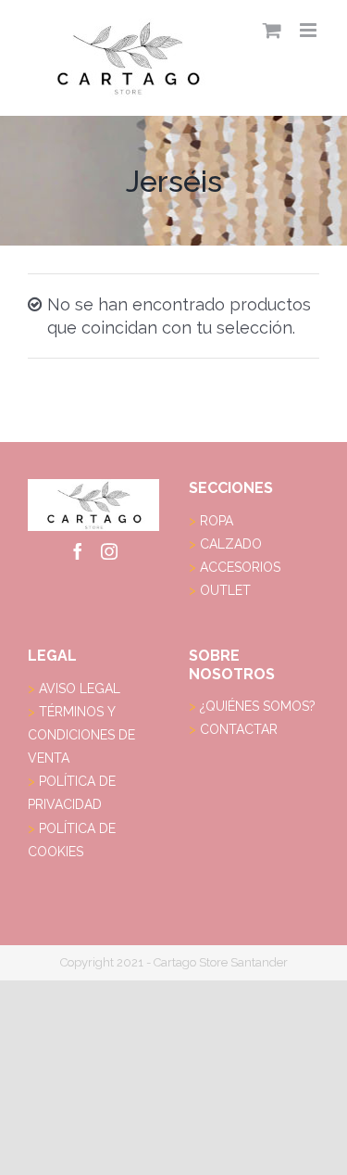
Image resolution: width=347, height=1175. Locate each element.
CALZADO (231, 544)
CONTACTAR (239, 729)
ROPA (216, 520)
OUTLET (225, 590)
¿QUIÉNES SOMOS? (258, 706)
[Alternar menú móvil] (309, 30)
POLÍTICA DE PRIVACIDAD (72, 793)
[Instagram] (109, 551)
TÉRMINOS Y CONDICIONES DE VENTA (81, 734)
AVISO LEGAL (79, 688)
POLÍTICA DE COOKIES (72, 840)
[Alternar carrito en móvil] (272, 30)
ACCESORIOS (240, 567)
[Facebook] (77, 551)
